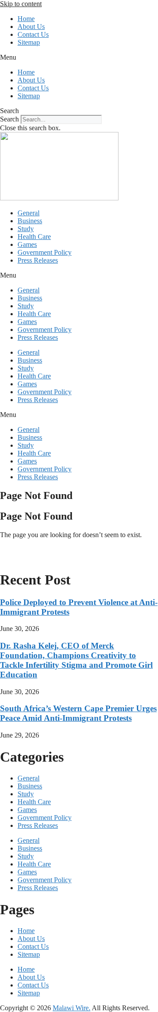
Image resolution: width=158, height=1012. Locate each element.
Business (30, 220)
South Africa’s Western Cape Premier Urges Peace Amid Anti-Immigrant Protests (78, 713)
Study (26, 228)
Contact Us (33, 34)
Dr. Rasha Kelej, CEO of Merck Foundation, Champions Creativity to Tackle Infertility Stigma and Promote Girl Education (76, 660)
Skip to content (21, 3)
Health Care (34, 236)
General (29, 213)
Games (27, 244)
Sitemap (29, 42)
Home (26, 18)
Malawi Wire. (71, 1008)
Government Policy (45, 252)
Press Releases (38, 260)
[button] (79, 57)
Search (9, 119)
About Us (31, 26)
